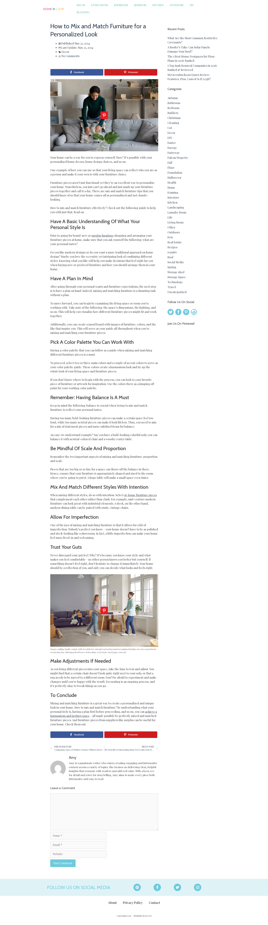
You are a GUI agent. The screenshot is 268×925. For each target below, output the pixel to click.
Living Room (99, 5)
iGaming (173, 192)
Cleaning (173, 123)
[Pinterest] (137, 887)
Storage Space (177, 277)
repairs (172, 252)
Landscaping (176, 207)
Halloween (174, 177)
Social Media (175, 262)
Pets (170, 237)
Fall (170, 163)
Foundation (175, 172)
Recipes (172, 247)
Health (172, 182)
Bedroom (140, 5)
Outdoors (176, 5)
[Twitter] (177, 887)
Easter (172, 143)
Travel (172, 287)
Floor (171, 167)
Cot (170, 128)
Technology (175, 282)
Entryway (174, 153)
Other (171, 227)
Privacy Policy (133, 902)
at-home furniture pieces (140, 495)
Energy (172, 148)
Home (171, 187)
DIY (192, 5)
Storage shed (176, 272)
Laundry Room (177, 212)
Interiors (173, 197)
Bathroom (121, 5)
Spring (172, 267)
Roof (170, 257)
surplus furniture (102, 235)
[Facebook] (157, 887)
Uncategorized (177, 292)
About (112, 902)
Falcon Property (178, 158)
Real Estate (175, 242)
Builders (173, 113)
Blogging (83, 12)
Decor (81, 5)
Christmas (174, 118)
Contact (154, 902)
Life (170, 217)
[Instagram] (197, 887)
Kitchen (158, 5)
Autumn (173, 98)
